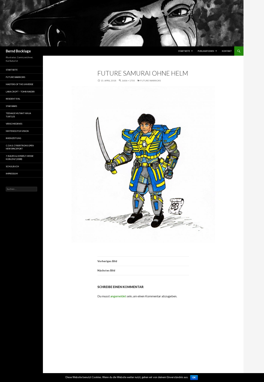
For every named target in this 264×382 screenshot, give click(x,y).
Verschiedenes (14, 123)
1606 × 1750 (128, 80)
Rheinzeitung (13, 138)
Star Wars (11, 106)
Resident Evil (13, 98)
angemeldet (118, 296)
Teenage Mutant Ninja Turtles (18, 115)
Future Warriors (150, 80)
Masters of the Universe (19, 84)
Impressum (12, 173)
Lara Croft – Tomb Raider (20, 91)
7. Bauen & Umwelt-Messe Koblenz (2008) (19, 157)
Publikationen (206, 51)
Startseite (184, 51)
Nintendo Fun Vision (17, 131)
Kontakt (227, 51)
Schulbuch (12, 166)
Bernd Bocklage (18, 51)
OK (194, 377)
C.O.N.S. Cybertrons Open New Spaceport (20, 147)
